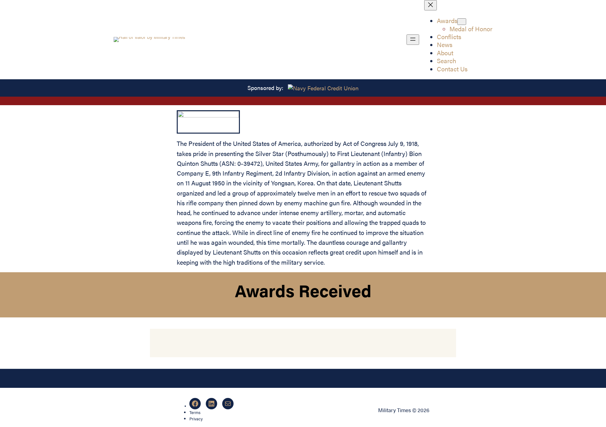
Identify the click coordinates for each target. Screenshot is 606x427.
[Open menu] (413, 39)
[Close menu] (430, 5)
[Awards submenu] (461, 21)
